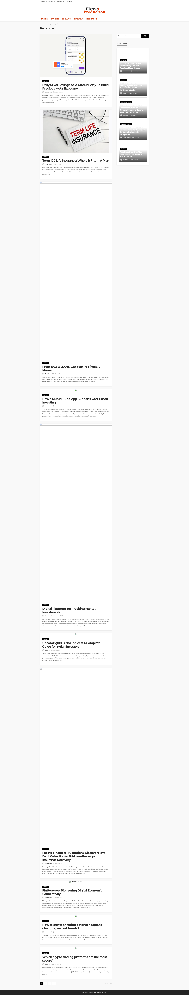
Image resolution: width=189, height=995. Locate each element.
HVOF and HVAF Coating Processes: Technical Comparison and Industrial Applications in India (131, 108)
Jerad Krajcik (48, 164)
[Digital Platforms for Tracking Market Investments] (76, 512)
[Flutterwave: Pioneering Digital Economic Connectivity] (76, 882)
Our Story (69, 1)
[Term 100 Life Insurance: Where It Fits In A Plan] (76, 131)
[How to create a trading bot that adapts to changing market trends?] (76, 916)
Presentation (91, 19)
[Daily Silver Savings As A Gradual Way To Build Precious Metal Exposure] (76, 55)
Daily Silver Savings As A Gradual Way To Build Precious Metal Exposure (75, 86)
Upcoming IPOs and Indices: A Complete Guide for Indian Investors (71, 644)
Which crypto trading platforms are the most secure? (74, 958)
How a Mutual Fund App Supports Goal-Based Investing (75, 400)
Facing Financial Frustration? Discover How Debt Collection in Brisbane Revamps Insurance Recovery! (73, 856)
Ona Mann (47, 374)
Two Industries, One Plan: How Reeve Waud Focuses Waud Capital (131, 154)
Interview (78, 19)
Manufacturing (126, 102)
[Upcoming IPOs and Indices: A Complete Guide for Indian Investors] (76, 634)
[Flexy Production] (94, 9)
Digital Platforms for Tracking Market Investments (68, 610)
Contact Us (60, 1)
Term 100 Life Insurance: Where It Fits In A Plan (75, 160)
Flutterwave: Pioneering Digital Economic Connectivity (72, 892)
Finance (46, 81)
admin (46, 650)
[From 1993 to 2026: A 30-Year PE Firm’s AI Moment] (76, 270)
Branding (55, 19)
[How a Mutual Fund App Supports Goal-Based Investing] (76, 390)
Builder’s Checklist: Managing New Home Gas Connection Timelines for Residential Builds (131, 86)
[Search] (147, 18)
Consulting (66, 19)
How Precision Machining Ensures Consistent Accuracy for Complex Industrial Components (132, 131)
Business (44, 19)
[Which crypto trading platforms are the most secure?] (76, 948)
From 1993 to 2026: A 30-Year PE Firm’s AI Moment (71, 368)
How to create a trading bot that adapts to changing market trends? (72, 926)
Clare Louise (48, 92)
